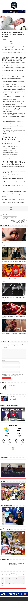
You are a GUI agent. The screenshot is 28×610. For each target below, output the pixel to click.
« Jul (2, 586)
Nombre (3, 360)
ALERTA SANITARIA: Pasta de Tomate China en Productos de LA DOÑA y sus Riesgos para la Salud (16, 563)
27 (13, 583)
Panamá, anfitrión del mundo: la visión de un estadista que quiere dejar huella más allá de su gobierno (17, 398)
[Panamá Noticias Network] (14, 5)
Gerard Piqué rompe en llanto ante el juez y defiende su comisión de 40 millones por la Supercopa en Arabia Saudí (10, 216)
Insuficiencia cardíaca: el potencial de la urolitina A (13, 316)
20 (13, 581)
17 (2, 581)
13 (13, 580)
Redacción (4, 39)
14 (16, 580)
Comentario (4, 347)
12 (9, 580)
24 (2, 583)
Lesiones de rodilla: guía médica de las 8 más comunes (14, 333)
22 (20, 581)
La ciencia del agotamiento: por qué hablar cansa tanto (14, 261)
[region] (13, 470)
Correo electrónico (6, 365)
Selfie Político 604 (12, 385)
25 (6, 583)
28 (16, 583)
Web (2, 369)
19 (9, 581)
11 (6, 580)
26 (9, 583)
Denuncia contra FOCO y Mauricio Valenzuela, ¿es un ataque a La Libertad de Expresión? (18, 221)
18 (6, 581)
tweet (11, 41)
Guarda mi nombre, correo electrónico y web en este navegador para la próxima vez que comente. (12, 375)
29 (20, 583)
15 (20, 580)
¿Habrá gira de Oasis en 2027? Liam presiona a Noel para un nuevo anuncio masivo (13, 298)
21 (16, 581)
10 (2, 580)
